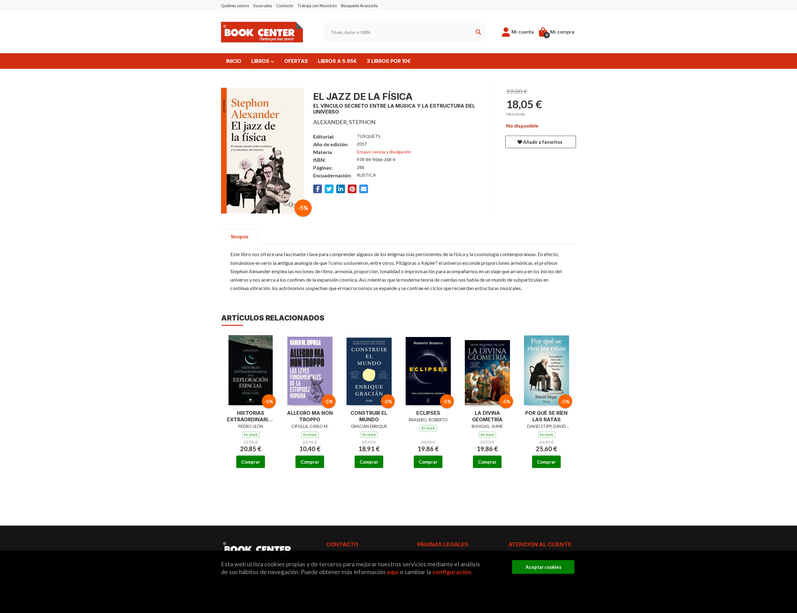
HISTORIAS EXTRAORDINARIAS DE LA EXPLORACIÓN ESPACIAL (250, 416)
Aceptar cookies (543, 567)
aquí (392, 571)
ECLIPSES (428, 413)
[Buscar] (477, 32)
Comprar (250, 462)
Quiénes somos (235, 5)
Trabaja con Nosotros (317, 5)
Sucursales (262, 5)
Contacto (284, 5)
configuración (451, 571)
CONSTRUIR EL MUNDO (369, 416)
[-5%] (251, 369)
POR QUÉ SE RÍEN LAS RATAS (546, 416)
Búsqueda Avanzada (359, 5)
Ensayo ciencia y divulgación (384, 151)
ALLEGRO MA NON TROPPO (310, 416)
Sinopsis (239, 236)
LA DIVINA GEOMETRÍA (487, 416)
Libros (261, 61)
